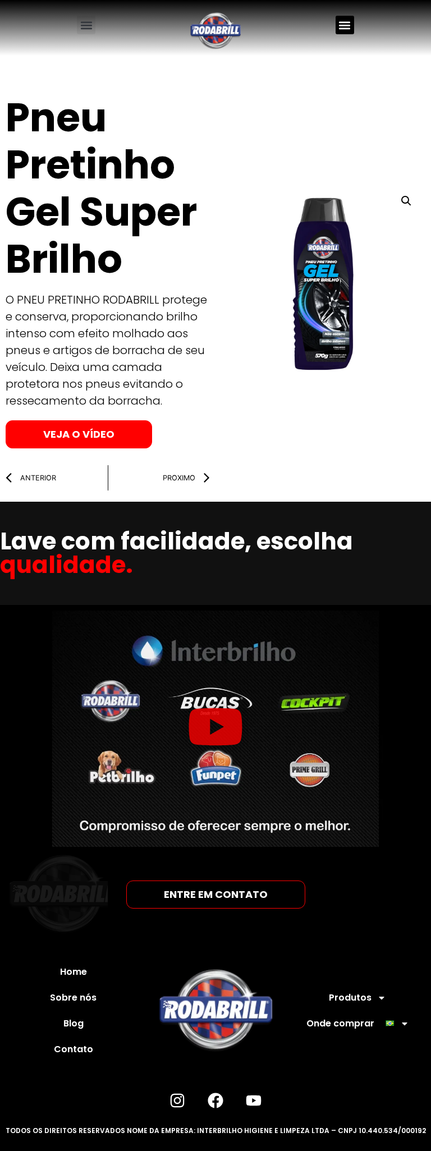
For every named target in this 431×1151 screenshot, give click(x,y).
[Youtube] (253, 1100)
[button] (86, 25)
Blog (73, 1023)
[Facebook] (215, 1100)
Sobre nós (73, 997)
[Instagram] (177, 1100)
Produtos (350, 997)
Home (73, 971)
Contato (73, 1049)
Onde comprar (340, 1023)
